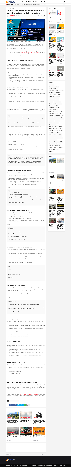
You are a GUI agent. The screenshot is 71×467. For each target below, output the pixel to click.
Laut (62, 138)
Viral (57, 149)
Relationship (57, 115)
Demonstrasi (51, 98)
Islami (54, 103)
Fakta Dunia (51, 119)
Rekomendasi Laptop (53, 88)
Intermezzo (51, 120)
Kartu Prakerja (58, 113)
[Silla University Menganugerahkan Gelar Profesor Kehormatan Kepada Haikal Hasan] (60, 176)
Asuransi (51, 117)
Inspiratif (61, 119)
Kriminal (51, 101)
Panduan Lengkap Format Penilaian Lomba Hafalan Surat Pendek (52, 18)
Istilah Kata (57, 120)
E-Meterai (55, 109)
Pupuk (50, 147)
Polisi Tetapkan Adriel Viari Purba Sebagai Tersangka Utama (60, 212)
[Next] (64, 4)
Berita (22, 1)
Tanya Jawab (59, 147)
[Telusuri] (64, 2)
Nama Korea (51, 105)
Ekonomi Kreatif (59, 130)
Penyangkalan (49, 465)
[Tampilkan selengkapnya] (29, 405)
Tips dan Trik (51, 92)
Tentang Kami (34, 465)
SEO (62, 115)
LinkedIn (12, 8)
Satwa (54, 147)
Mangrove (51, 124)
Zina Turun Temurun (51, 225)
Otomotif (58, 143)
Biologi (60, 117)
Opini (62, 90)
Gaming (55, 134)
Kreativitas (51, 115)
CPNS (61, 128)
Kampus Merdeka (52, 136)
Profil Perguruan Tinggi (54, 86)
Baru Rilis (28, 1)
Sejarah (50, 94)
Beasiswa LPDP (57, 101)
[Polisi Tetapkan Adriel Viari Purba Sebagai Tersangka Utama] (60, 206)
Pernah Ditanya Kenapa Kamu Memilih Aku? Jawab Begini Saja (60, 74)
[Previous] (63, 4)
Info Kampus (51, 96)
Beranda (8, 8)
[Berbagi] (44, 16)
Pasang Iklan (62, 465)
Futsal (58, 132)
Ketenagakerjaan (57, 94)
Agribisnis (51, 126)
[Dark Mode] (62, 2)
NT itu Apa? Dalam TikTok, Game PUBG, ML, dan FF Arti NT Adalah (52, 45)
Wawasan (51, 151)
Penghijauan (57, 145)
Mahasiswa (51, 84)
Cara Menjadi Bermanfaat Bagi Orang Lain (25, 421)
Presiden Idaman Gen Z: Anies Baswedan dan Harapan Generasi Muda (60, 226)
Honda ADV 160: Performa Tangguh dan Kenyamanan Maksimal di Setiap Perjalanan (39, 422)
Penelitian (51, 145)
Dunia (57, 98)
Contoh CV (57, 90)
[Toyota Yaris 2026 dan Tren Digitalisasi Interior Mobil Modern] (52, 191)
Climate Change (36, 1)
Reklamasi (57, 124)
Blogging (57, 107)
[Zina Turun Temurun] (52, 220)
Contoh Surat (52, 100)
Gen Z (57, 119)
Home (18, 1)
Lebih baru (8, 454)
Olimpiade (60, 141)
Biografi (55, 117)
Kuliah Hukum (53, 1)
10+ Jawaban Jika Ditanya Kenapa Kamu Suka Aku (60, 31)
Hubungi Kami (56, 465)
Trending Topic (52, 149)
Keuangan (59, 103)
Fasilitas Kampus (52, 111)
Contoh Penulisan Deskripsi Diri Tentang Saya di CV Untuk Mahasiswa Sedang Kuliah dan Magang (60, 47)
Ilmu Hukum (51, 113)
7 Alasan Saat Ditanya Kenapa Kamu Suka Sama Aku (60, 61)
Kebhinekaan (51, 122)
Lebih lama (43, 454)
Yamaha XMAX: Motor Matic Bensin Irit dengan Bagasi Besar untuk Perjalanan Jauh (52, 213)
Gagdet (50, 134)
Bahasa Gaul (51, 128)
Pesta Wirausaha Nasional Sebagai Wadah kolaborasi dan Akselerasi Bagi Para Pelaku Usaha (39, 437)
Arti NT (56, 126)
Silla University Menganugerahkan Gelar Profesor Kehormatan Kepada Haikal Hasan (12, 437)
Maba (50, 139)
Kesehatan (58, 92)
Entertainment (52, 132)
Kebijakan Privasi (41, 465)
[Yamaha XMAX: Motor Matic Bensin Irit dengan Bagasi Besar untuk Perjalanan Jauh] (52, 206)
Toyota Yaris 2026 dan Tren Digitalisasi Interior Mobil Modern (25, 436)
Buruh (57, 128)
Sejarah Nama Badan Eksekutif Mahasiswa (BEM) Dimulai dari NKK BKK (52, 74)
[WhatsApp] (25, 405)
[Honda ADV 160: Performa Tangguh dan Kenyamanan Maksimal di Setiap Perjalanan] (52, 176)
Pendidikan (51, 90)
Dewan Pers (51, 130)
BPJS (57, 105)
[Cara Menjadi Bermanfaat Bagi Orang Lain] (60, 160)
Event (57, 100)
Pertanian (58, 96)
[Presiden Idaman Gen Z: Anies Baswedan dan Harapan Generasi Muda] (60, 220)
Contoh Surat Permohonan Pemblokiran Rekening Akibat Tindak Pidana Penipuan (60, 19)
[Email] (27, 405)
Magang (54, 139)
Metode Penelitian (52, 141)
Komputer (60, 136)
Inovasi (60, 134)
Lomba (57, 122)
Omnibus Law (52, 143)
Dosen (50, 109)
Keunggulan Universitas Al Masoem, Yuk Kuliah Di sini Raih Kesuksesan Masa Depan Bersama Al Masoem (13, 422)
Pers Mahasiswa (16, 465)
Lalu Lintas (57, 138)
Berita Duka (51, 107)
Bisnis (50, 103)
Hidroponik (60, 111)
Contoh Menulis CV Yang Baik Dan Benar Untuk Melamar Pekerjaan (27, 4)
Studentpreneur (44, 1)
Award (60, 126)
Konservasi (51, 138)
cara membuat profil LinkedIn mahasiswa (30, 52)
